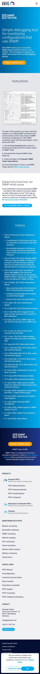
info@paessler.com (9, 620)
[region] (20, 663)
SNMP (4, 50)
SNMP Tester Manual (21, 167)
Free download (20, 444)
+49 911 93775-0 (8, 625)
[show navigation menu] (36, 3)
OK (28, 668)
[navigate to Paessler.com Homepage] (8, 3)
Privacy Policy (6, 650)
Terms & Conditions (8, 646)
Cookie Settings (7, 653)
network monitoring (11, 200)
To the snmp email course (17, 205)
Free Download (14, 62)
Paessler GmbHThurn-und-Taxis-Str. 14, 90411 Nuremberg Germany (11, 612)
